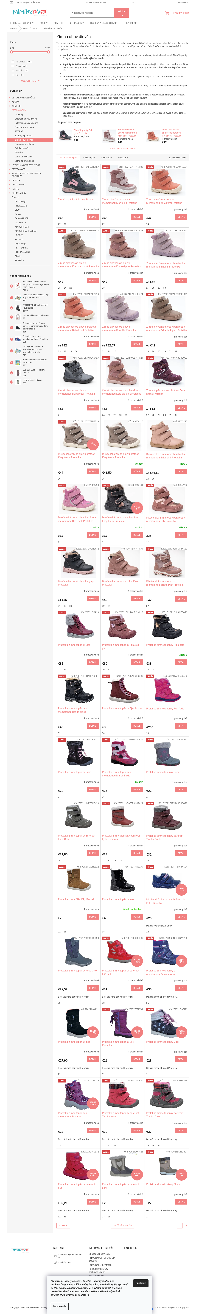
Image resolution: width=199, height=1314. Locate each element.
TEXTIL (15, 188)
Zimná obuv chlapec (24, 144)
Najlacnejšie (89, 157)
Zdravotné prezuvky (24, 127)
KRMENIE (16, 106)
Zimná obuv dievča (24, 140)
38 (103, 931)
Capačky (19, 114)
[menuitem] (22, 22)
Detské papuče (22, 148)
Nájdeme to (122, 13)
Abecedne (123, 157)
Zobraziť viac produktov (121, 148)
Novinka (21, 70)
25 (70, 288)
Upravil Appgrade (180, 1307)
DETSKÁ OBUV (19, 110)
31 (65, 224)
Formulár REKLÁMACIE (100, 1265)
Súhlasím (141, 1283)
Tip (19, 75)
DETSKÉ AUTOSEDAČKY (23, 97)
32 (176, 351)
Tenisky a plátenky (24, 135)
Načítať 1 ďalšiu (123, 1225)
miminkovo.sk (65, 1262)
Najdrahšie (106, 157)
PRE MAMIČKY (19, 193)
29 (159, 288)
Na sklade (23, 61)
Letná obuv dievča (24, 156)
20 (103, 669)
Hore (64, 1225)
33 (70, 606)
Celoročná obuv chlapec (26, 123)
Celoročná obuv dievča (26, 118)
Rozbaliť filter (28, 81)
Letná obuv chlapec (24, 161)
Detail (92, 217)
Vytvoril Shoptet (163, 1307)
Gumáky (19, 152)
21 (147, 288)
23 (59, 288)
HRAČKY (16, 180)
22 (103, 224)
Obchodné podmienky (96, 2)
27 (59, 224)
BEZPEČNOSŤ (18, 169)
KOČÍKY (15, 102)
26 (114, 351)
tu (88, 1294)
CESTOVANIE (18, 184)
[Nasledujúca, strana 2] (179, 1225)
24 (147, 224)
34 (109, 606)
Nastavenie (59, 1306)
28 (153, 288)
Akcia (21, 66)
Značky (15, 197)
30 (164, 288)
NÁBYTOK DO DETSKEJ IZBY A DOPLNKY (27, 174)
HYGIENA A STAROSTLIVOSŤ (26, 165)
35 (147, 1003)
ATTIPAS (19, 131)
